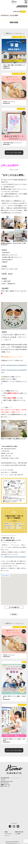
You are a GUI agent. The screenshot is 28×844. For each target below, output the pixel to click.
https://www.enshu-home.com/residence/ (16, 556)
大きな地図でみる (15, 607)
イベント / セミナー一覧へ (22, 6)
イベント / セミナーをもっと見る (13, 152)
